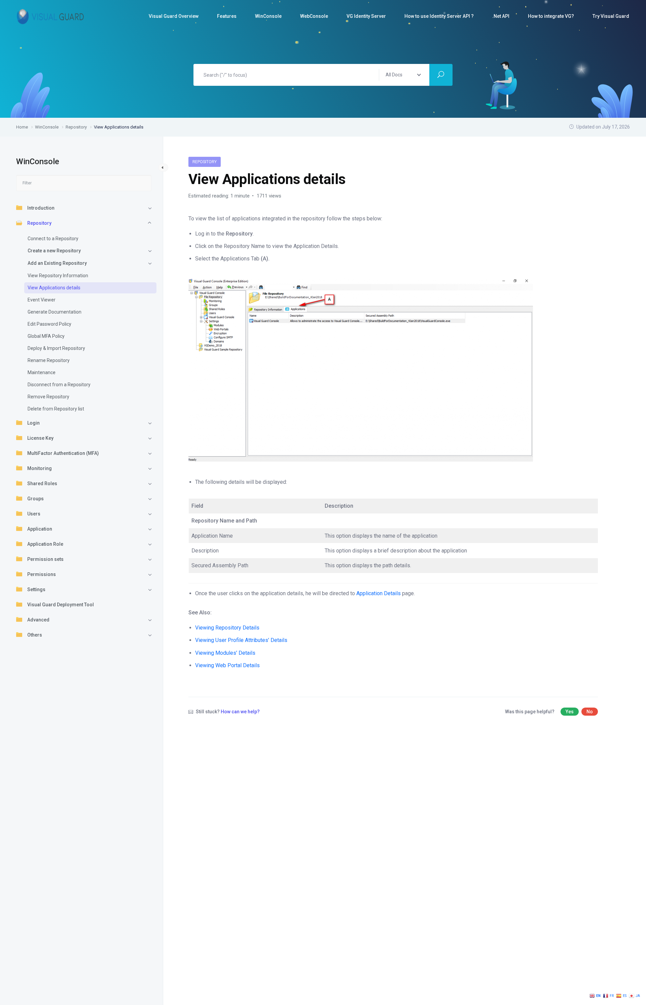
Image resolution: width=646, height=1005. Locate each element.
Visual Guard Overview (174, 16)
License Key (40, 438)
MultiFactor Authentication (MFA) (63, 453)
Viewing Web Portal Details (227, 665)
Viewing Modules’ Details (225, 653)
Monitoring (39, 468)
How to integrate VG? (551, 16)
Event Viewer (42, 299)
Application (39, 529)
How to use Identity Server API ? (439, 16)
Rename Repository (49, 360)
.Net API (500, 16)
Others (34, 635)
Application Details (379, 593)
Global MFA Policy (46, 336)
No (589, 711)
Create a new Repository (54, 250)
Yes (570, 711)
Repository (39, 223)
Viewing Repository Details (227, 627)
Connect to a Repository (53, 238)
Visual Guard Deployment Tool (60, 604)
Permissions (41, 574)
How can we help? (240, 711)
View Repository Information (58, 275)
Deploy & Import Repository (56, 348)
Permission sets (45, 559)
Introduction (41, 208)
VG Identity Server (366, 16)
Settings (36, 589)
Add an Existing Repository (57, 263)
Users (33, 513)
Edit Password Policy (49, 324)
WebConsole (314, 16)
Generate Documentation (54, 312)
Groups (35, 498)
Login (33, 423)
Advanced (38, 619)
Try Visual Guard (611, 16)
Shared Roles (42, 483)
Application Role (45, 544)
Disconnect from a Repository (59, 384)
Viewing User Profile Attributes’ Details (241, 640)
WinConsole (268, 16)
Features (227, 16)
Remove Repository (48, 396)
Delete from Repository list (56, 408)
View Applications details (54, 287)
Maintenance (42, 372)
